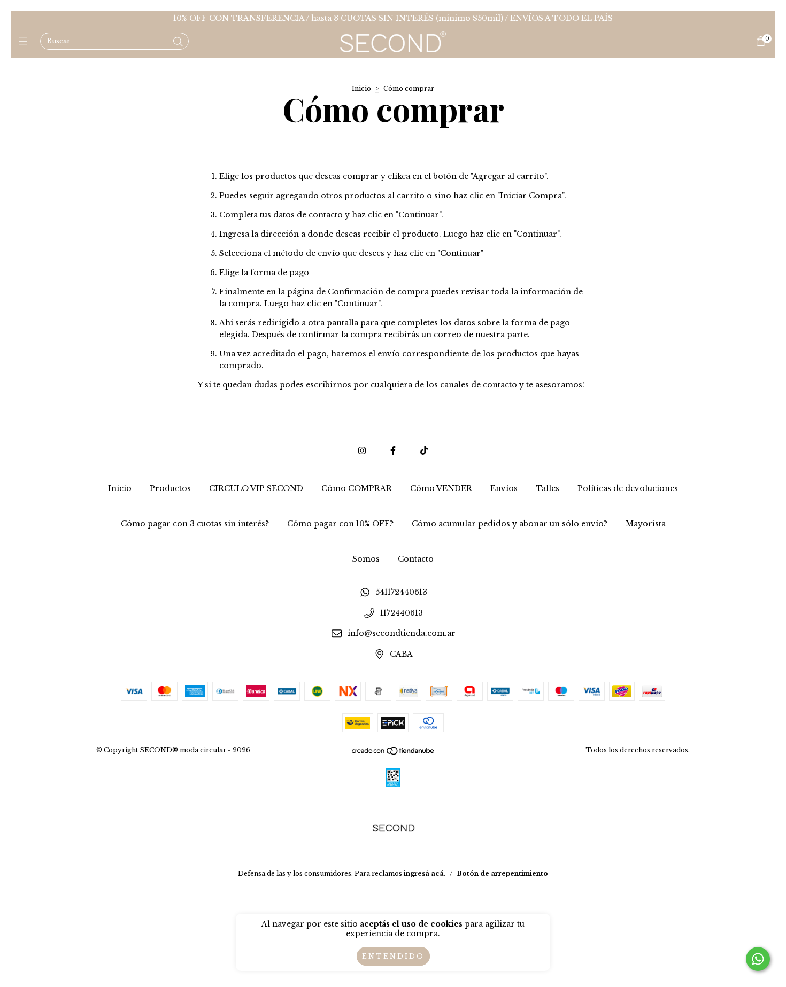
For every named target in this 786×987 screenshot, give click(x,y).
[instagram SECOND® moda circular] (362, 450)
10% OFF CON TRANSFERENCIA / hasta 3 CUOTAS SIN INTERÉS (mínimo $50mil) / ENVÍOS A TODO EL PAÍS (393, 18)
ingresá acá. (425, 873)
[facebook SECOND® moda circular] (393, 450)
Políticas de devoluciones (627, 488)
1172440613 (401, 613)
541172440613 (401, 592)
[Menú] (25, 42)
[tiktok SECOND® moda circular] (424, 450)
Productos (170, 488)
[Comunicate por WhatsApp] (758, 959)
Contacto (416, 559)
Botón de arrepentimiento (502, 873)
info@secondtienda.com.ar (402, 634)
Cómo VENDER (441, 488)
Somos (366, 559)
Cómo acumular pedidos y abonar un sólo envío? (509, 524)
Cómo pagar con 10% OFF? (340, 524)
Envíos (504, 488)
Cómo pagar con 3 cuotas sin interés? (195, 524)
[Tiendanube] (393, 753)
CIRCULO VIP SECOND (256, 488)
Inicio (361, 88)
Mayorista (646, 524)
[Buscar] (178, 42)
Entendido (393, 956)
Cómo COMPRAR (356, 488)
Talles (547, 488)
